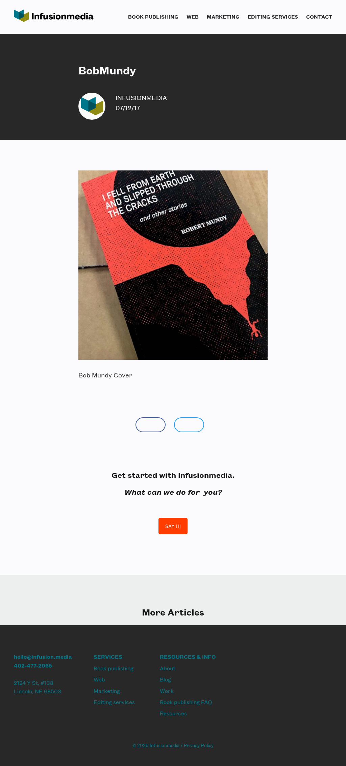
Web (193, 16)
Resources (173, 713)
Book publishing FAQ (186, 701)
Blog (165, 679)
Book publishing (153, 16)
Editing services (273, 16)
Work (167, 690)
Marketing (223, 16)
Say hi (173, 526)
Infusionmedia (141, 97)
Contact (319, 16)
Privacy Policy (199, 745)
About (167, 668)
